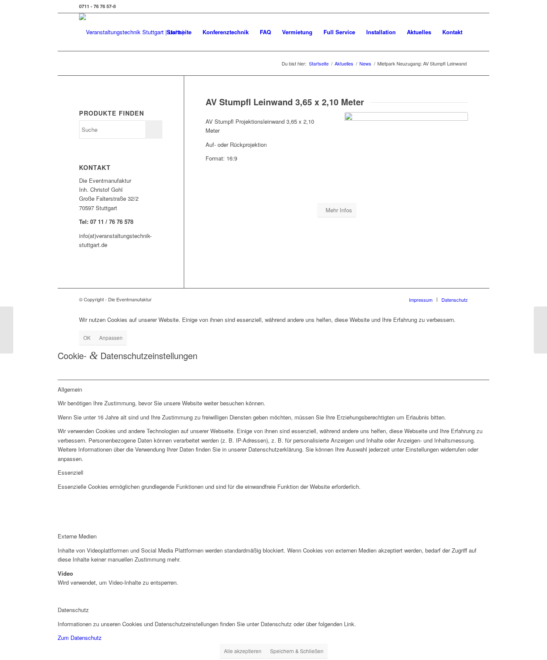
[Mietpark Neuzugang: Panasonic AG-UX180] (540, 330)
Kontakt (452, 32)
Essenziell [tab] (70, 472)
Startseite (179, 32)
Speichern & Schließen (296, 650)
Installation (381, 32)
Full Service (339, 32)
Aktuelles (419, 32)
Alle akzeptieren (243, 650)
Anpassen (111, 337)
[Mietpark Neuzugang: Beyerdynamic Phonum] (6, 330)
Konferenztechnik (226, 32)
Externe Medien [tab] (77, 536)
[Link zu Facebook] (461, 6)
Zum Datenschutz (80, 637)
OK (87, 337)
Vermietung (297, 32)
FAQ (265, 32)
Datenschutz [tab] (73, 610)
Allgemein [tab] (70, 389)
